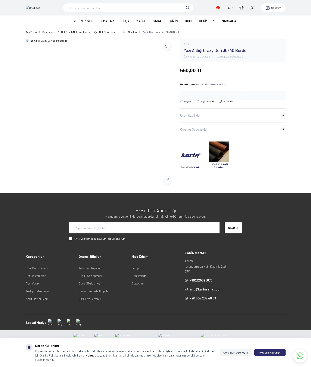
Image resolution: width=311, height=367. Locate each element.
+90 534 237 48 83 (203, 298)
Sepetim (137, 283)
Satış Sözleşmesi (90, 283)
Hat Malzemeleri (36, 275)
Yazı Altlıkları (130, 31)
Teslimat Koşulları (90, 268)
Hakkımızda (139, 275)
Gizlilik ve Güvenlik (90, 299)
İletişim (136, 268)
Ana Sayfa (31, 31)
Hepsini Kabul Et (269, 352)
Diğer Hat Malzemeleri (105, 31)
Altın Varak (32, 283)
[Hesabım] (252, 7)
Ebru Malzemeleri (37, 268)
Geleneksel (49, 31)
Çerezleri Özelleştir (235, 352)
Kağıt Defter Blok (37, 299)
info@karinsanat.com (206, 289)
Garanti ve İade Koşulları (94, 291)
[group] (100, 113)
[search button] (187, 7)
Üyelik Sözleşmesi (90, 275)
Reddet (91, 355)
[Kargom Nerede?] (241, 7)
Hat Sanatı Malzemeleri (74, 31)
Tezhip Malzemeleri (38, 291)
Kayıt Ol (233, 228)
